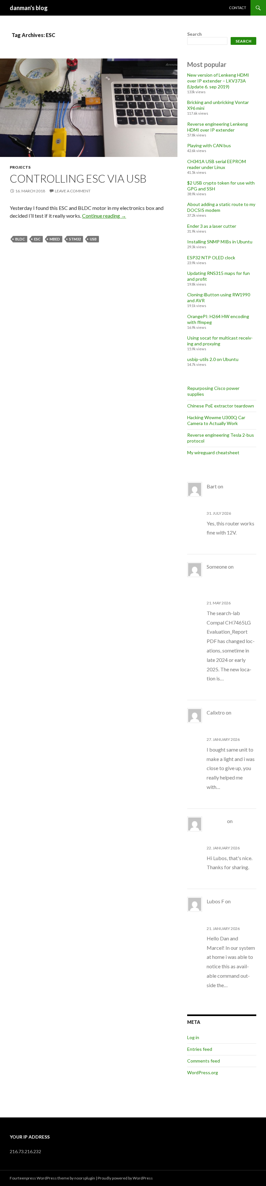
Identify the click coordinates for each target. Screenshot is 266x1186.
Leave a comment (73, 190)
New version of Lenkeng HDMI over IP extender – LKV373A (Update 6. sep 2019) (218, 80)
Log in (193, 1037)
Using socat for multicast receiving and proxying (220, 340)
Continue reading (104, 216)
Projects (20, 167)
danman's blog (29, 7)
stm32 (75, 239)
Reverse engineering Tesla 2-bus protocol (231, 830)
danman (216, 821)
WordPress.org (202, 1072)
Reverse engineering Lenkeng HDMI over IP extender (217, 127)
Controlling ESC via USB (78, 178)
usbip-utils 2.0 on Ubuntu (212, 359)
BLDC (20, 239)
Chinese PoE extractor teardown (220, 405)
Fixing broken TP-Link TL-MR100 (230, 495)
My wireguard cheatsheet (213, 452)
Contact (237, 8)
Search (194, 34)
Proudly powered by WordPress (125, 1178)
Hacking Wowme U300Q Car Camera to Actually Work (216, 420)
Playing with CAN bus (209, 145)
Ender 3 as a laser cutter (211, 226)
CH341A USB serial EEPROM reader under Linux (216, 164)
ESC (37, 239)
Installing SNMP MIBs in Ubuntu (219, 241)
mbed (55, 239)
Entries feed (199, 1049)
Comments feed (203, 1061)
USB (93, 239)
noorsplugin (84, 1178)
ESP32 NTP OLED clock (211, 257)
